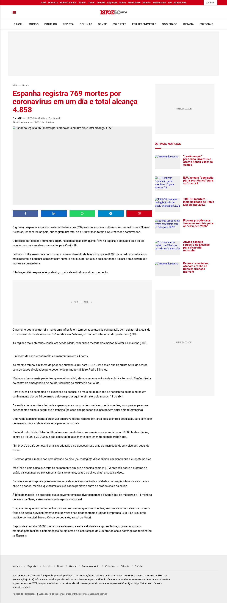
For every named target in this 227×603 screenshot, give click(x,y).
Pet (170, 2)
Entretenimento (144, 24)
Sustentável (159, 2)
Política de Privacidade (24, 594)
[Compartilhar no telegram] (110, 213)
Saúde (82, 2)
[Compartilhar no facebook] (25, 213)
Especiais (206, 24)
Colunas (85, 24)
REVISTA (68, 24)
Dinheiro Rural (68, 2)
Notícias (17, 566)
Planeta (101, 2)
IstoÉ (43, 2)
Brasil (18, 24)
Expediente (180, 2)
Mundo (34, 24)
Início (15, 85)
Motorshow (134, 2)
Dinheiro (53, 2)
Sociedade (169, 24)
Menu (122, 2)
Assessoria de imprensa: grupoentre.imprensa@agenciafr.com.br (73, 594)
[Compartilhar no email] (139, 213)
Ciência (188, 24)
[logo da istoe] (113, 13)
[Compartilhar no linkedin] (54, 213)
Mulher (147, 2)
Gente (91, 2)
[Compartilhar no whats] (82, 213)
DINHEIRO (50, 24)
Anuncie (210, 2)
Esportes (112, 2)
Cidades (110, 566)
